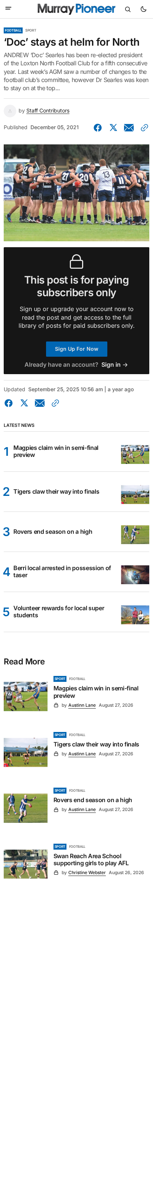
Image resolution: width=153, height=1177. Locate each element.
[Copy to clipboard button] (143, 128)
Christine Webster (87, 872)
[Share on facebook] (99, 128)
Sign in (111, 364)
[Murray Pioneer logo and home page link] (76, 9)
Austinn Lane (82, 705)
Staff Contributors (47, 111)
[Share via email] (129, 128)
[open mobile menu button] (8, 9)
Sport (30, 30)
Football (13, 30)
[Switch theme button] (143, 9)
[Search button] (128, 9)
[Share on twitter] (113, 128)
